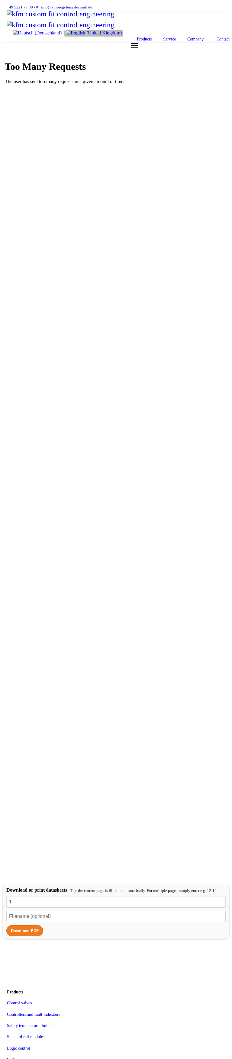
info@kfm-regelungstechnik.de (66, 7)
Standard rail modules (25, 1037)
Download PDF (25, 930)
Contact (223, 39)
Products (144, 39)
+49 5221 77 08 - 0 (22, 7)
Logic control (18, 1048)
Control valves (19, 1003)
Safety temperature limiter (29, 1025)
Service (169, 39)
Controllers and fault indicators (33, 1014)
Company (195, 39)
